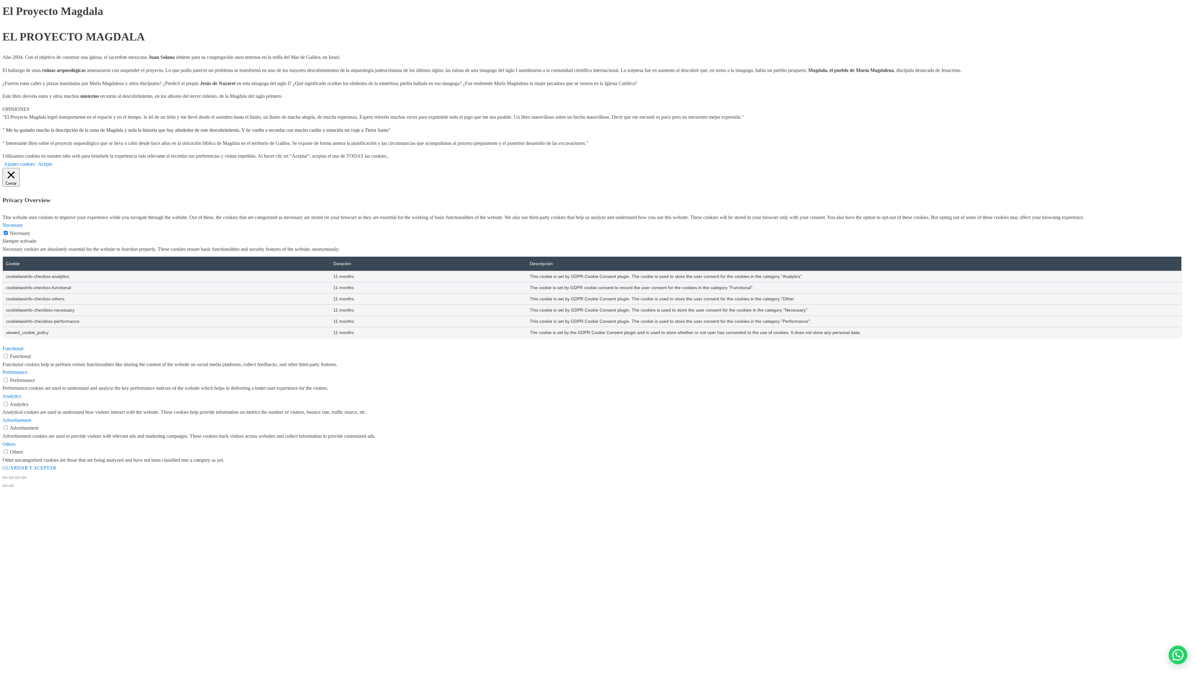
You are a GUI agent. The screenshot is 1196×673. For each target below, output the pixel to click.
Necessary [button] (12, 225)
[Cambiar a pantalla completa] (11, 478)
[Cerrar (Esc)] (23, 478)
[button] (1178, 655)
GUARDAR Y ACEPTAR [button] (29, 467)
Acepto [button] (45, 164)
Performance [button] (14, 372)
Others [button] (9, 444)
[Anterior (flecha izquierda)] (4, 486)
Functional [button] (12, 348)
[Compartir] (17, 478)
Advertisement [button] (16, 420)
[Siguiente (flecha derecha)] (11, 486)
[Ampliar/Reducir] (4, 478)
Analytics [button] (11, 396)
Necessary (20, 233)
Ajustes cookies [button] (19, 164)
